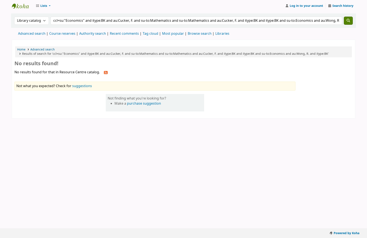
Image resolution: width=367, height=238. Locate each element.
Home (21, 49)
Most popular (173, 33)
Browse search (200, 33)
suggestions (82, 86)
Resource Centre (22, 6)
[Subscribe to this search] (106, 72)
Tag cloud (150, 33)
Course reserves (62, 33)
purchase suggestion (144, 103)
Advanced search (31, 33)
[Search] (348, 21)
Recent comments (124, 33)
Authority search (92, 33)
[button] (43, 6)
